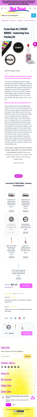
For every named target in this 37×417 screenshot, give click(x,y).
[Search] (33, 15)
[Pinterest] (19, 318)
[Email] (24, 318)
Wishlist (21, 20)
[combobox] (16, 15)
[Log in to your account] (30, 8)
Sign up (27, 356)
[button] (26, 285)
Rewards (6, 20)
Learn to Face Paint (30, 20)
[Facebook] (11, 318)
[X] (15, 318)
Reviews (13, 20)
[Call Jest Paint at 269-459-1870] (6, 8)
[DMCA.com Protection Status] (18, 412)
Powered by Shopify (18, 413)
